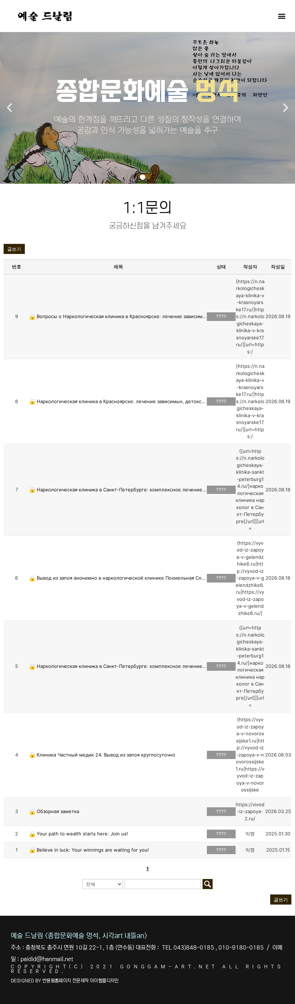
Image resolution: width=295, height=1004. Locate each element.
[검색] (208, 884)
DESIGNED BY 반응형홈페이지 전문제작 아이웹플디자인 (65, 980)
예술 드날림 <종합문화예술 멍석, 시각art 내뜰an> (79, 936)
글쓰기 (14, 249)
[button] (282, 16)
